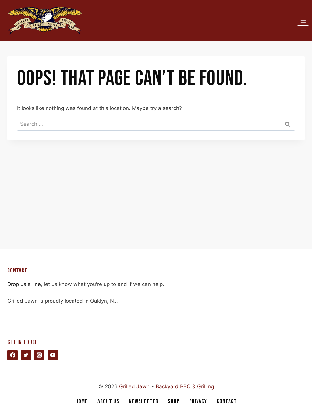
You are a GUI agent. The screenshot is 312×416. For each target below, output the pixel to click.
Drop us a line (24, 284)
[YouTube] (53, 355)
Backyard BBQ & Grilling (185, 386)
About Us (108, 401)
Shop (173, 401)
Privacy (198, 401)
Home (81, 401)
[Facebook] (12, 355)
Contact (227, 401)
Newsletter (143, 401)
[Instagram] (39, 355)
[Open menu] (303, 21)
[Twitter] (26, 355)
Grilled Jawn (135, 386)
